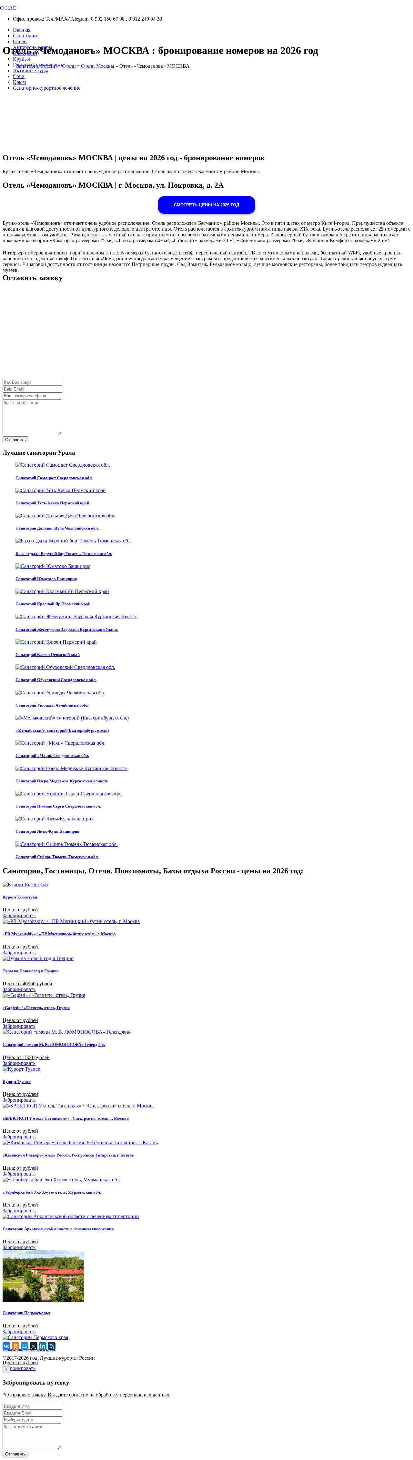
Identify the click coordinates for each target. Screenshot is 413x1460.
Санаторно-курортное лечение (46, 88)
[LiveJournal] (51, 1346)
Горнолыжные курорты (39, 64)
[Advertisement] (196, 334)
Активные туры (30, 70)
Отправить (15, 439)
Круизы (21, 59)
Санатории (25, 35)
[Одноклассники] (15, 1346)
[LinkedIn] (42, 1346)
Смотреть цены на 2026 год (206, 205)
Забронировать (19, 915)
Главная (21, 30)
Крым (19, 82)
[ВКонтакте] (6, 1346)
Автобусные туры (32, 47)
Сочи (19, 76)
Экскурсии (25, 53)
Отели (20, 41)
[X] (33, 1346)
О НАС (8, 8)
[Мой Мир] (24, 1346)
